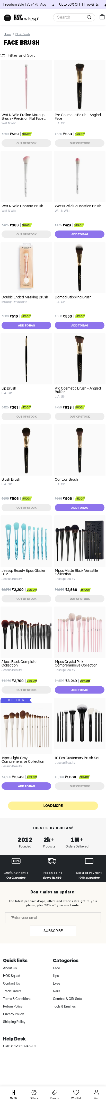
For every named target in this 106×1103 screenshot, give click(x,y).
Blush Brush (11, 479)
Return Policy (13, 1006)
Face (56, 968)
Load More (53, 805)
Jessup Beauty (12, 579)
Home (7, 34)
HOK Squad (11, 976)
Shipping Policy (14, 1022)
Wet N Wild (9, 123)
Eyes (56, 983)
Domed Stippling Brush (73, 297)
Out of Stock (26, 143)
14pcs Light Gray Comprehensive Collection (23, 760)
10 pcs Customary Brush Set (77, 758)
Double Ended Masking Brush (25, 297)
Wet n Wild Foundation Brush (78, 206)
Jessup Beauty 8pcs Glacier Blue (24, 572)
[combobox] (74, 17)
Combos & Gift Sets (67, 999)
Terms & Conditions (17, 999)
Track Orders (12, 991)
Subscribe (53, 930)
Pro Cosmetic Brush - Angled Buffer (78, 390)
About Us (10, 968)
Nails (56, 991)
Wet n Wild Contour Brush (22, 206)
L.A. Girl (60, 123)
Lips (56, 976)
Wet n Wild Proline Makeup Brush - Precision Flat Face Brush (23, 118)
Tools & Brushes (64, 1006)
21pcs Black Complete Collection (19, 663)
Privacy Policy (13, 1014)
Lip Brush (9, 388)
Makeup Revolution (14, 302)
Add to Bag (79, 234)
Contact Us (11, 983)
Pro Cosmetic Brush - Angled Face (78, 117)
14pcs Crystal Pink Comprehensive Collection (76, 663)
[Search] (90, 17)
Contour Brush (66, 479)
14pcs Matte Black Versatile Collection (76, 572)
